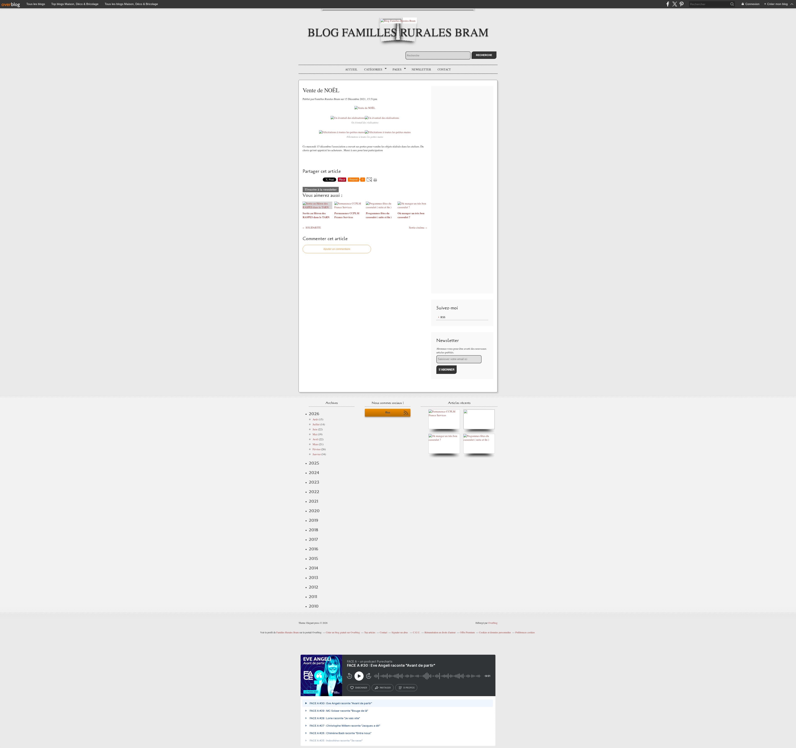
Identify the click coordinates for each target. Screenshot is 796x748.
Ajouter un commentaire (336, 249)
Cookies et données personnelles (495, 632)
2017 (313, 539)
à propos (408, 687)
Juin (315, 429)
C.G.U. (416, 632)
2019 (313, 520)
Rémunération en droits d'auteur (440, 632)
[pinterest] (681, 4)
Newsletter (421, 69)
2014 (313, 568)
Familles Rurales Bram (287, 632)
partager (385, 687)
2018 (313, 529)
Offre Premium (467, 632)
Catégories (371, 69)
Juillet (316, 424)
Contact (444, 69)
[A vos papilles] (445, 440)
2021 (313, 501)
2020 (314, 510)
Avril (315, 439)
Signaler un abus (400, 632)
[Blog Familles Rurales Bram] (398, 20)
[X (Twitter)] (674, 4)
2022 (314, 491)
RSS (442, 317)
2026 (314, 413)
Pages (396, 69)
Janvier (317, 454)
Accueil (351, 69)
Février (316, 449)
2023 (314, 482)
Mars (315, 444)
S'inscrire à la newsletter (321, 189)
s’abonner (361, 687)
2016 (313, 548)
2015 (313, 558)
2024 (314, 472)
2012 (313, 587)
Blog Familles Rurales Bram (398, 31)
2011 (313, 596)
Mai (315, 434)
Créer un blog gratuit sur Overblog (343, 632)
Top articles (369, 632)
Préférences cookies (525, 632)
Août (315, 419)
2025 (314, 463)
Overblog (493, 622)
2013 (313, 577)
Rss (387, 412)
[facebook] (667, 4)
